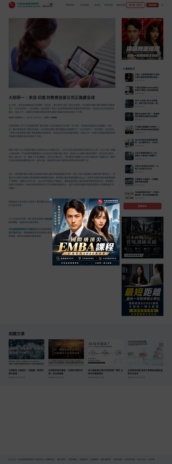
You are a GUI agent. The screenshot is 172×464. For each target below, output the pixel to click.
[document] (86, 232)
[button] (51, 199)
